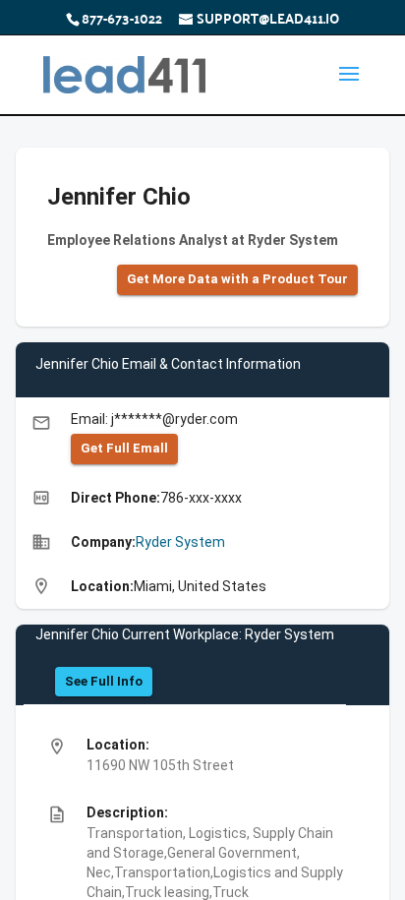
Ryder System (180, 542)
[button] (237, 280)
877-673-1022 (122, 17)
